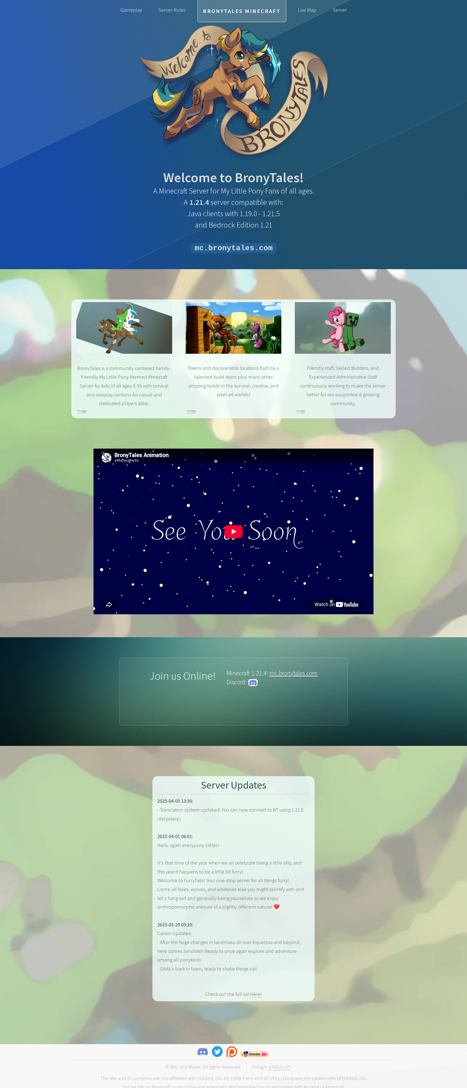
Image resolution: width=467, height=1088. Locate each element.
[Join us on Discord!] (202, 1053)
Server (340, 10)
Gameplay (131, 10)
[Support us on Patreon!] (231, 1053)
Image (82, 411)
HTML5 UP (279, 1067)
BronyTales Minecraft (242, 11)
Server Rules (172, 10)
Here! (256, 994)
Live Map (307, 10)
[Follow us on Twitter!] (217, 1053)
